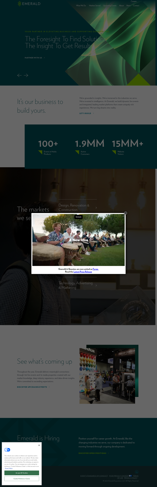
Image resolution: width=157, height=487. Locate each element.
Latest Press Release (83, 271)
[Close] (39, 445)
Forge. (96, 269)
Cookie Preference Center (22, 479)
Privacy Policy (9, 468)
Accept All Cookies (22, 473)
